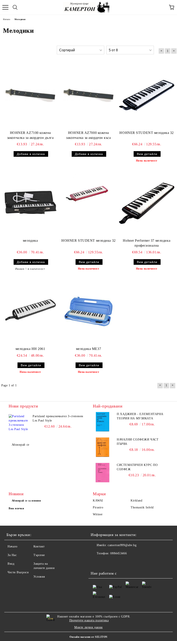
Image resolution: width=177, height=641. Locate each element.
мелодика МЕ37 (88, 349)
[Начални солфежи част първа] (102, 447)
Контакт (39, 546)
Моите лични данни (88, 627)
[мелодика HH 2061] (30, 311)
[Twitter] (105, 562)
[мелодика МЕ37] (88, 311)
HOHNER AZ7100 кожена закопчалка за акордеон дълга (30, 135)
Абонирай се (20, 444)
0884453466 (118, 553)
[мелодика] (30, 203)
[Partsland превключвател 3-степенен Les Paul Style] (18, 424)
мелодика (30, 240)
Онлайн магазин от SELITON (88, 636)
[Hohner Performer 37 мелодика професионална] (146, 203)
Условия (39, 576)
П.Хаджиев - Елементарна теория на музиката (140, 416)
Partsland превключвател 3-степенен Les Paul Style (58, 418)
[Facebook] (96, 562)
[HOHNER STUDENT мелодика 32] (146, 95)
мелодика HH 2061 (30, 349)
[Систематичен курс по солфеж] (102, 472)
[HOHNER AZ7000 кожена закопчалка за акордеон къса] (88, 95)
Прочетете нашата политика (89, 620)
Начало (12, 546)
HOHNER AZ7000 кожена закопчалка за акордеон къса (88, 135)
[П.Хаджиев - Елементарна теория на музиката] (102, 421)
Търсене (39, 555)
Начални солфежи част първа (137, 441)
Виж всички (16, 508)
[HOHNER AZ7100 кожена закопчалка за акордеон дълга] (30, 95)
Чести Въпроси (18, 572)
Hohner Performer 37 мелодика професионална (146, 243)
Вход (11, 563)
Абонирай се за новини (26, 500)
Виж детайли (147, 154)
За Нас (12, 555)
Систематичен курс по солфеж (137, 467)
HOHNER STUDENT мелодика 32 (146, 133)
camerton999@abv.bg (122, 545)
